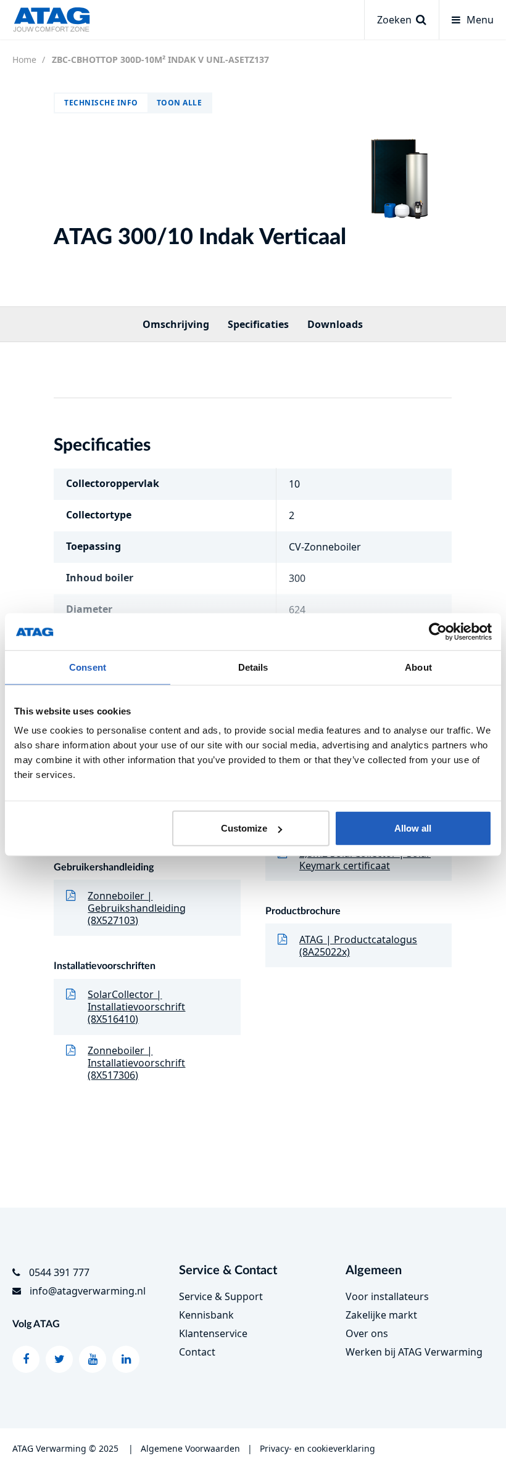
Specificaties (258, 324)
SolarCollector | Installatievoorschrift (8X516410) (136, 1007)
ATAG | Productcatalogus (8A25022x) (358, 946)
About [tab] (418, 666)
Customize (244, 828)
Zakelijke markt (381, 1315)
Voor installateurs (387, 1296)
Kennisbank (206, 1315)
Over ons (367, 1333)
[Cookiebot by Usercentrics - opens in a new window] (438, 631)
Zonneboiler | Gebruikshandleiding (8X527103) (137, 908)
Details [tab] (253, 666)
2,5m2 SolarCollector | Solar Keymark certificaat (365, 859)
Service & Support (221, 1296)
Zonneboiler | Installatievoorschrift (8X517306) (136, 1063)
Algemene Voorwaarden (190, 1448)
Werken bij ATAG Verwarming (414, 1352)
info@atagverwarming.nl (88, 1291)
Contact (197, 1352)
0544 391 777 (59, 1272)
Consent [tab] (87, 666)
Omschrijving (176, 324)
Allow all (412, 828)
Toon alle (179, 102)
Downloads (335, 324)
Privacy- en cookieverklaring (317, 1448)
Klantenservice (213, 1333)
